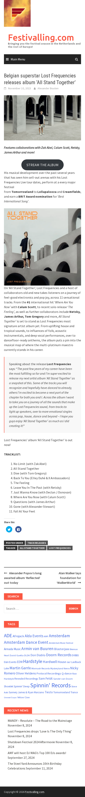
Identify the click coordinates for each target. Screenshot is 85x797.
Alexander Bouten (48, 88)
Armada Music (12, 649)
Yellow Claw (23, 697)
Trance (74, 692)
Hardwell (50, 661)
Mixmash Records (40, 668)
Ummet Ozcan (10, 697)
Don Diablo (37, 655)
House (62, 662)
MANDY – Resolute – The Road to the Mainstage (40, 721)
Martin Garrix (20, 667)
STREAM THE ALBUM (42, 165)
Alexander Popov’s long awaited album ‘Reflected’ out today (23, 578)
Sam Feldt (46, 678)
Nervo (67, 668)
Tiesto (49, 692)
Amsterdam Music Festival (61, 643)
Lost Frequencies (60, 548)
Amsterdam (59, 635)
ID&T (69, 662)
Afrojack (18, 636)
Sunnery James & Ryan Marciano (26, 692)
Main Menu (18, 59)
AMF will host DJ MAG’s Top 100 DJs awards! (37, 753)
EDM (20, 662)
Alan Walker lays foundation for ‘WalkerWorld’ (69, 578)
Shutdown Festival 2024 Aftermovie (31, 742)
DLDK (27, 655)
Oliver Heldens (26, 673)
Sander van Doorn (63, 678)
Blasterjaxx (61, 649)
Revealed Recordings (26, 678)
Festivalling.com (41, 37)
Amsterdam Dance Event (26, 642)
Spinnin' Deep (22, 686)
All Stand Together (32, 548)
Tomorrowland (61, 692)
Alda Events (34, 635)
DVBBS (75, 655)
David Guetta (17, 655)
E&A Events (10, 662)
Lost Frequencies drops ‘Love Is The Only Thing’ (40, 731)
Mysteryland (56, 668)
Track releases (36, 542)
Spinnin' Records (50, 685)
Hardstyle (32, 661)
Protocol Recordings (49, 673)
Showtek (8, 686)
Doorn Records (58, 654)
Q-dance (67, 673)
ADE (8, 635)
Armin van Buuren (37, 648)
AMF (46, 636)
